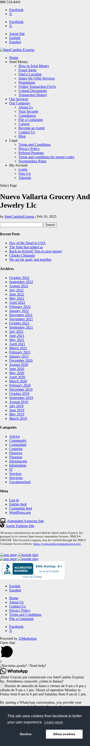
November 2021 (21, 319)
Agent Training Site (20, 526)
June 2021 (16, 336)
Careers (24, 124)
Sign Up (24, 173)
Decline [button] (26, 734)
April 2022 (17, 302)
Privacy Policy (29, 149)
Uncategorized (19, 482)
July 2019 (16, 406)
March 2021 (18, 348)
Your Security (28, 111)
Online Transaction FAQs (37, 87)
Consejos (16, 449)
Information (17, 465)
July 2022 (16, 290)
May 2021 (16, 340)
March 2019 (18, 418)
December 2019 (21, 389)
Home (13, 58)
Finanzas (15, 457)
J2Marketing (27, 638)
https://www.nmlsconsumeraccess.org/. (57, 543)
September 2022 (21, 282)
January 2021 (19, 356)
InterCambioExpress (19, 216)
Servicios (16, 478)
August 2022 (18, 286)
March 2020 (18, 381)
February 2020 (20, 385)
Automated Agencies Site (25, 521)
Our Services (18, 99)
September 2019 (21, 398)
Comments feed (20, 508)
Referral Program (31, 153)
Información (18, 461)
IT (11, 469)
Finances (15, 453)
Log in (14, 500)
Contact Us (26, 132)
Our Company (19, 103)
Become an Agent (31, 128)
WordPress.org (20, 512)
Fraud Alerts (27, 70)
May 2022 (16, 298)
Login (22, 169)
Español (15, 42)
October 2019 (19, 394)
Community (18, 440)
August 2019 (18, 402)
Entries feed (18, 504)
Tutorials (24, 178)
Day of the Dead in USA (27, 243)
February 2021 (20, 352)
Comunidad (17, 445)
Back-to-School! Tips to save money (35, 251)
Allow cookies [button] (64, 734)
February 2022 (20, 307)
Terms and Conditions (34, 144)
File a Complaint (30, 120)
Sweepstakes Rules (32, 161)
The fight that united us (26, 247)
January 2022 (19, 311)
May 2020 (16, 373)
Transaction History (32, 95)
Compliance (27, 116)
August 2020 (18, 365)
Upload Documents (32, 91)
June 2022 (16, 294)
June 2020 (16, 369)
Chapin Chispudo (22, 255)
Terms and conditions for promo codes (46, 157)
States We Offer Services (36, 78)
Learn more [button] (53, 722)
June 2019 (16, 410)
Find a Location (30, 74)
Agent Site (17, 34)
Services (15, 474)
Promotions (26, 82)
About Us (25, 107)
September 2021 (21, 327)
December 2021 (21, 315)
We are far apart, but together (30, 259)
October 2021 (19, 323)
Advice (14, 436)
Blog (22, 136)
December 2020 (21, 360)
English (14, 38)
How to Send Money (33, 66)
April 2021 (17, 344)
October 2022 (19, 278)
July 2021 (16, 331)
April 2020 (17, 377)
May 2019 (16, 414)
